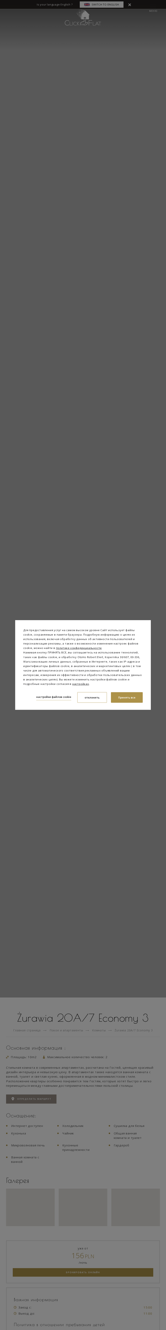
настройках (80, 684)
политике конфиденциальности (79, 648)
